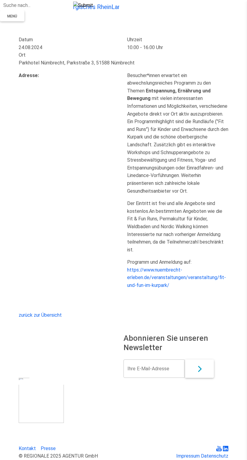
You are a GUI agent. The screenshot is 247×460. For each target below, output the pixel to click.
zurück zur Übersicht (40, 315)
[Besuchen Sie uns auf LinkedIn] (225, 448)
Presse (48, 448)
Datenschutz (214, 456)
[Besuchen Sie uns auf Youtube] (219, 448)
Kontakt (27, 448)
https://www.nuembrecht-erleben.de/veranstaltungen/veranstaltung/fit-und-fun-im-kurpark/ (176, 277)
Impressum (188, 456)
